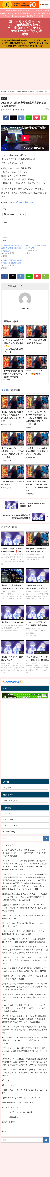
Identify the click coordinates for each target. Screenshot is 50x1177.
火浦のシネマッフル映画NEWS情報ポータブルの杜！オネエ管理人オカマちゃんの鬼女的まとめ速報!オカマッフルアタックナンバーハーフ (25, 987)
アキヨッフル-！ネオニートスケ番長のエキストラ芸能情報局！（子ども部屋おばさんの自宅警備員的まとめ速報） (24, 1029)
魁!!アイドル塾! (8, 1122)
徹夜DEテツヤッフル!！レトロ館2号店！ (18, 1102)
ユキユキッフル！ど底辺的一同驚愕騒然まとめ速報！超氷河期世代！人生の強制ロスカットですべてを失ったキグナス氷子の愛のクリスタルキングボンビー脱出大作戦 (24, 1062)
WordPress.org (9, 831)
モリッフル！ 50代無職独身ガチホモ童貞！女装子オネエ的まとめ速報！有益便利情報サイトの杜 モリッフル (24, 1051)
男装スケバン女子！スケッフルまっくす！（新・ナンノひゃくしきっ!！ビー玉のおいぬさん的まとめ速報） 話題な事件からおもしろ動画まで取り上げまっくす (25, 949)
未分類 (4, 98)
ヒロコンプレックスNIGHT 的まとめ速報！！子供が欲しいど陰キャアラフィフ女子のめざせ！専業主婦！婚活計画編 (24, 1072)
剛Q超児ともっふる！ (11, 1107)
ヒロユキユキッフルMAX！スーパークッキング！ (22, 1098)
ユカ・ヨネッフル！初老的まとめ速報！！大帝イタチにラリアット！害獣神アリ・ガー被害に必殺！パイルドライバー (24, 997)
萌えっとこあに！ (9, 1085)
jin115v (25, 308)
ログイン (6, 813)
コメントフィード (10, 825)
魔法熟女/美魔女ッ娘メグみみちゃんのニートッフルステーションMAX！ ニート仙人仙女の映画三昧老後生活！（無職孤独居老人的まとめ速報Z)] (25, 897)
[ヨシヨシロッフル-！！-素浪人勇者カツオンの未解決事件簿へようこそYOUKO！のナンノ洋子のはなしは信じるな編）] (24, 1040)
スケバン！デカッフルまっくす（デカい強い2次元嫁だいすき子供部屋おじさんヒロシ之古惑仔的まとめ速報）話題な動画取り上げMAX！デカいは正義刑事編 (24, 1019)
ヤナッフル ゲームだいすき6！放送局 (17, 1112)
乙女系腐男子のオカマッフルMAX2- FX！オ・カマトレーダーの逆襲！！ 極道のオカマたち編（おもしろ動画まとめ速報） (24, 908)
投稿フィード (8, 819)
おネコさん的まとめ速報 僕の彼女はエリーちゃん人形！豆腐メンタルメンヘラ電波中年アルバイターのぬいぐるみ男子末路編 (24, 853)
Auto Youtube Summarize (24, 202)
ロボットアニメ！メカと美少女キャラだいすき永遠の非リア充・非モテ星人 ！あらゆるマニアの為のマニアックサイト (25, 960)
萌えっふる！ (7, 1080)
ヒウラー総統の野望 (10, 1117)
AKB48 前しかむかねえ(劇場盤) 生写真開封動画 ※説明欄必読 (11, 248)
